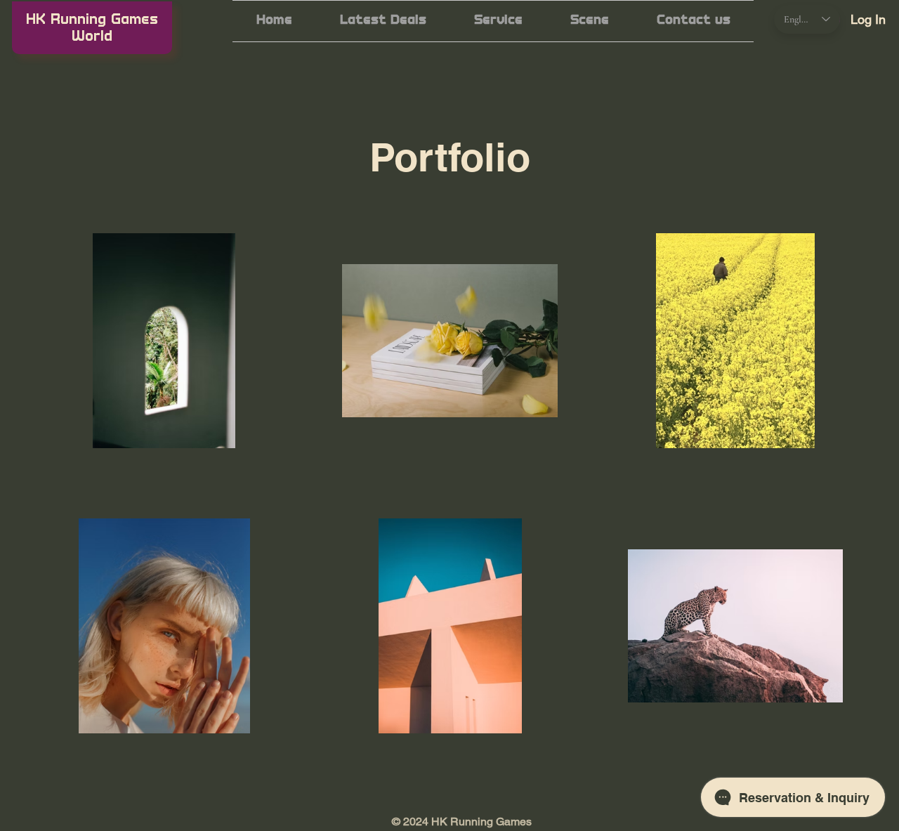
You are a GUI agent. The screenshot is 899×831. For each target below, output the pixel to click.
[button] (498, 21)
